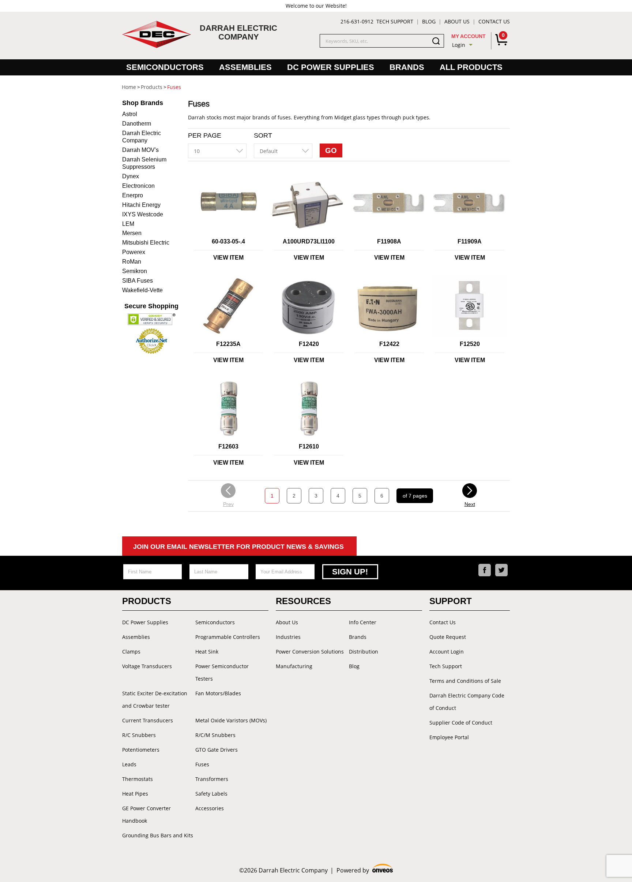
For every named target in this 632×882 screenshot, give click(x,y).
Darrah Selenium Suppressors (144, 163)
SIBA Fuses (137, 281)
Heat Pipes (135, 793)
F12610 (309, 446)
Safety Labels (211, 793)
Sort (263, 135)
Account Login (446, 651)
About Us (457, 21)
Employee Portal (449, 737)
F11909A (470, 241)
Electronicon (138, 186)
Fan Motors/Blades (218, 693)
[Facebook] (484, 570)
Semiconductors (165, 67)
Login (458, 44)
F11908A (389, 241)
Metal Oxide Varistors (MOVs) (231, 720)
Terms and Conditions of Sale (465, 680)
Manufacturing (294, 666)
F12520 (470, 344)
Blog (429, 21)
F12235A (228, 344)
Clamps (131, 651)
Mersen (132, 233)
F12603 (228, 446)
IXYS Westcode (142, 214)
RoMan (131, 261)
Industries (288, 636)
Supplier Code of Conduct (460, 722)
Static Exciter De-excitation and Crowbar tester (154, 699)
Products (146, 601)
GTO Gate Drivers (216, 749)
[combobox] (217, 151)
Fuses (202, 764)
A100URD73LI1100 (309, 241)
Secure (151, 306)
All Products (471, 67)
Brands (407, 67)
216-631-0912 (357, 21)
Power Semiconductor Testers (222, 672)
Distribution (363, 651)
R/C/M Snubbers (215, 735)
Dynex (130, 176)
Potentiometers (140, 749)
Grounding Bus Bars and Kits (157, 835)
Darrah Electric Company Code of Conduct (466, 701)
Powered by (364, 870)
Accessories (209, 808)
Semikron (134, 271)
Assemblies (245, 67)
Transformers (211, 778)
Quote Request (447, 636)
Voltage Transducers (147, 666)
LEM (128, 224)
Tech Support (394, 21)
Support (450, 601)
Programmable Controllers (227, 636)
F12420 (309, 344)
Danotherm (136, 123)
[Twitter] (501, 570)
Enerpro (132, 195)
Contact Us (494, 21)
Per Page (204, 135)
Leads (129, 764)
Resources (303, 601)
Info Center (362, 622)
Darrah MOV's (140, 150)
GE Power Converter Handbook (146, 814)
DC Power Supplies (330, 67)
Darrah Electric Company (141, 137)
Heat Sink (206, 651)
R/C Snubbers (139, 735)
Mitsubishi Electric (145, 242)
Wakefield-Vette (142, 290)
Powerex (133, 252)
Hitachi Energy (141, 205)
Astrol (129, 114)
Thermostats (137, 778)
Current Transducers (147, 720)
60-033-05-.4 (228, 241)
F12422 (389, 344)
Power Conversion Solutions (310, 651)
